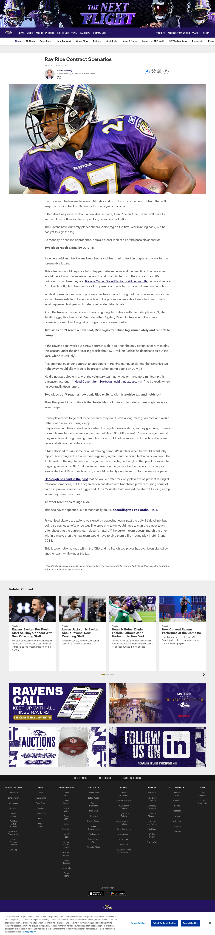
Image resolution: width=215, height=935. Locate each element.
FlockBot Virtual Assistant (13, 824)
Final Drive (93, 811)
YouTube (177, 831)
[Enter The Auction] (57, 747)
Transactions (40, 798)
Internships (13, 803)
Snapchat (177, 826)
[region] (107, 923)
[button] (103, 674)
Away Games (123, 834)
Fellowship (13, 808)
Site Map (13, 850)
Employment (13, 798)
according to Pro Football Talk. (135, 510)
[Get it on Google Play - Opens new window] (117, 895)
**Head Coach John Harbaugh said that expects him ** (109, 381)
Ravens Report (93, 821)
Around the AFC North (66, 844)
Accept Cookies (190, 923)
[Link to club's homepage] (9, 32)
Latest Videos (93, 793)
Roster (40, 793)
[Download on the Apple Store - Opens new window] (96, 893)
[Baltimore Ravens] (107, 907)
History (40, 818)
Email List (177, 800)
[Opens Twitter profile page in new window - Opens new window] (59, 77)
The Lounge (94, 834)
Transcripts (66, 868)
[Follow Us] (157, 747)
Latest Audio (93, 798)
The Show (93, 816)
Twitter (177, 816)
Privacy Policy (29, 931)
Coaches (40, 808)
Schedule (152, 793)
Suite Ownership (124, 829)
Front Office (40, 813)
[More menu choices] (110, 32)
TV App (177, 806)
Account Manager (123, 800)
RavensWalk (152, 842)
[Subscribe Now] (57, 703)
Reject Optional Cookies (164, 923)
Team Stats (40, 803)
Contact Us (13, 793)
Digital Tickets (124, 839)
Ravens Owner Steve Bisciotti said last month (116, 281)
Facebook (177, 811)
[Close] (210, 923)
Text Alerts (123, 844)
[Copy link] (166, 71)
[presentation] (204, 675)
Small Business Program (13, 842)
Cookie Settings (138, 923)
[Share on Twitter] (153, 73)
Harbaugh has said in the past (66, 479)
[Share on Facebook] (147, 73)
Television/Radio (93, 847)
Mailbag (66, 824)
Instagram (177, 821)
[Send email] (159, 73)
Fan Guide (152, 829)
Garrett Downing (64, 70)
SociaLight (66, 829)
